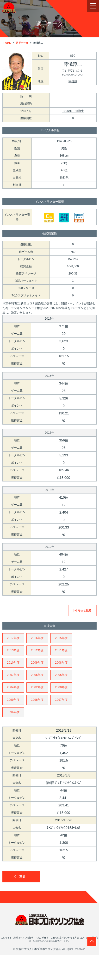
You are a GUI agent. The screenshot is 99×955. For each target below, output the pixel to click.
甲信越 (72, 81)
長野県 (64, 177)
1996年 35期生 (73, 111)
